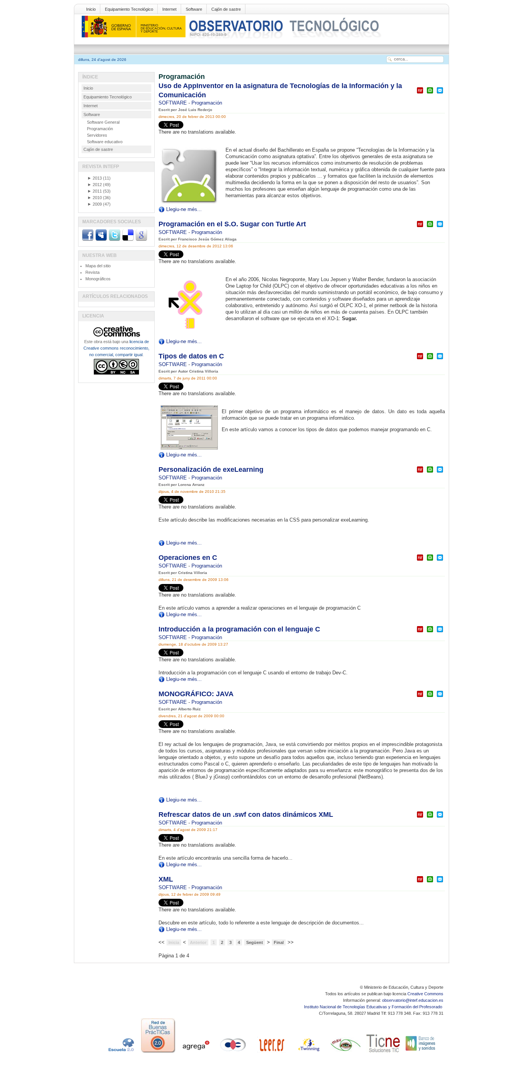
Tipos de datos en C (191, 356)
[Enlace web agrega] (195, 1052)
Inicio (91, 9)
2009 (94, 204)
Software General (103, 122)
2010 (94, 197)
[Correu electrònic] (440, 94)
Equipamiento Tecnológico (129, 9)
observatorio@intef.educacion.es (412, 1000)
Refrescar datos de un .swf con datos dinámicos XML (246, 814)
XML (166, 879)
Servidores (97, 135)
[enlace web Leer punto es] (270, 1052)
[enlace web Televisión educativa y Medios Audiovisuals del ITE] (345, 1052)
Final (279, 942)
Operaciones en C (188, 557)
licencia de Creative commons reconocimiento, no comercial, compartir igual (116, 348)
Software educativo (105, 141)
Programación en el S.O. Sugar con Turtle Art (232, 224)
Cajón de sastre (226, 9)
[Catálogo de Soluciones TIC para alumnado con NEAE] (383, 1052)
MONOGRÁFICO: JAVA (196, 694)
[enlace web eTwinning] (308, 1052)
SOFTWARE (173, 103)
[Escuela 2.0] (120, 1052)
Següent (254, 942)
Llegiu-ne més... (184, 209)
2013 (94, 178)
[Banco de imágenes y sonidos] (421, 1052)
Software (194, 9)
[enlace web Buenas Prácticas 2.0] (158, 1052)
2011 (94, 191)
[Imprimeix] (430, 94)
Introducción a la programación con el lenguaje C (239, 629)
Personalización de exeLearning (211, 469)
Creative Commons (425, 993)
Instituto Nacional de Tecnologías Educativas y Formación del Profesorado (373, 1006)
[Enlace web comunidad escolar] (233, 1052)
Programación (206, 103)
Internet (169, 9)
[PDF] (420, 94)
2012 (94, 184)
